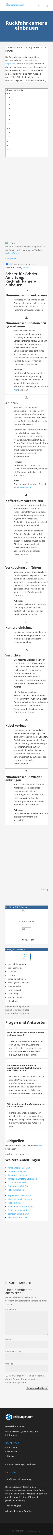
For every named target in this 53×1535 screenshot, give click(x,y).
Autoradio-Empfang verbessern (23, 1178)
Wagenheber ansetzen (18, 1217)
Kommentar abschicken (37, 1388)
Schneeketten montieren (19, 1210)
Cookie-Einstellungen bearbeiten (20, 1464)
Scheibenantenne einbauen (21, 1206)
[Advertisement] (26, 193)
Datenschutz (13, 1451)
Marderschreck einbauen (20, 1199)
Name (9, 1339)
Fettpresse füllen (16, 1189)
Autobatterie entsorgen (19, 1167)
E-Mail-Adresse (13, 1351)
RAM (39, 1145)
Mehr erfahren (12, 253)
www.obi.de (25, 487)
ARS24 (26, 267)
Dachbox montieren (17, 1182)
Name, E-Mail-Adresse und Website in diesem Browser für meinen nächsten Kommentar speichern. (25, 1379)
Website (9, 1363)
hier (16, 389)
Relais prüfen (14, 1202)
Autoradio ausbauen (17, 1171)
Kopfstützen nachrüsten (19, 1195)
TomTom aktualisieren (18, 1213)
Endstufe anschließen (18, 1186)
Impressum (12, 1447)
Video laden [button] (11, 258)
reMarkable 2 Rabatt (15, 1426)
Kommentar (11, 1309)
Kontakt (11, 1456)
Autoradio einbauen (17, 1175)
